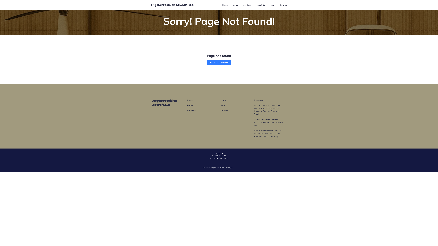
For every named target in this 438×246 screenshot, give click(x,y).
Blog (272, 5)
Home (225, 5)
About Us (261, 5)
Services (247, 5)
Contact (284, 5)
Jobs (235, 5)
